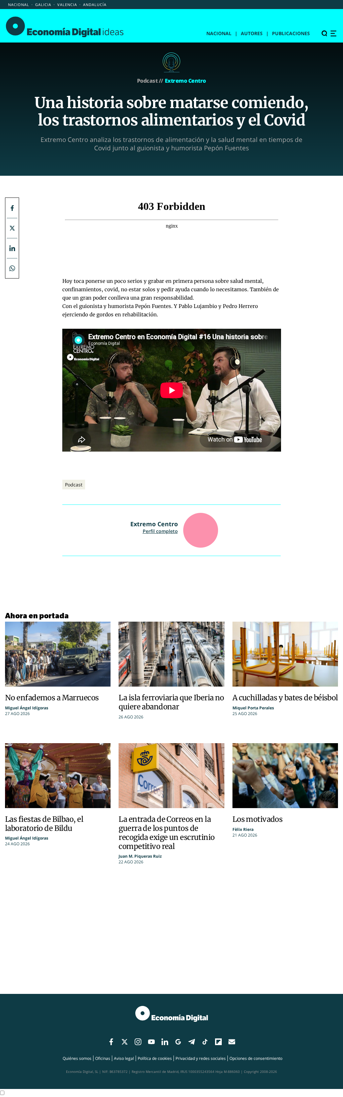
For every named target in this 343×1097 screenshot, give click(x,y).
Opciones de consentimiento (255, 1058)
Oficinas (102, 1058)
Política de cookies (155, 1058)
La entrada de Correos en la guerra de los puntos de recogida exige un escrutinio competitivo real (166, 832)
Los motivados (257, 819)
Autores (252, 33)
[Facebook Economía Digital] (12, 208)
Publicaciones (291, 33)
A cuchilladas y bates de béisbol (285, 697)
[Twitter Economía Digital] (12, 228)
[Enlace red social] (111, 1042)
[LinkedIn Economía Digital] (12, 248)
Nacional (18, 4)
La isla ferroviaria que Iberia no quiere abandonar (171, 702)
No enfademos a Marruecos (52, 697)
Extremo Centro (185, 80)
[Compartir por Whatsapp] (12, 268)
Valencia (67, 4)
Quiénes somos (77, 1058)
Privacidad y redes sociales (201, 1058)
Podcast (73, 484)
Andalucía (95, 4)
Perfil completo (160, 531)
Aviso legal (124, 1058)
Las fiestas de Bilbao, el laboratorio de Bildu (44, 823)
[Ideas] (64, 26)
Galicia (43, 4)
